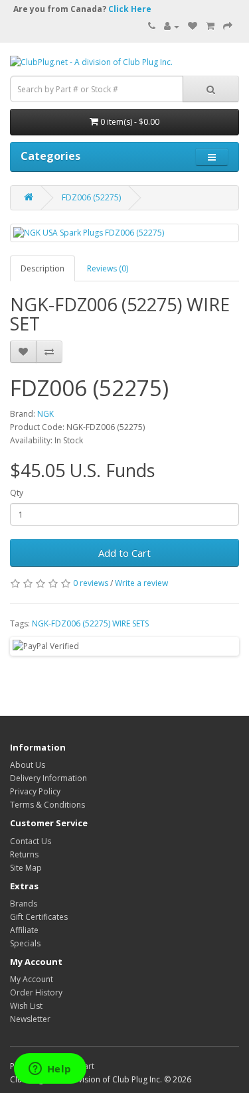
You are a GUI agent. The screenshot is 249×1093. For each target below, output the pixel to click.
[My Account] (171, 26)
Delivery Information (48, 778)
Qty (16, 492)
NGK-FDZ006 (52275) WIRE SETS (90, 623)
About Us (27, 764)
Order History (36, 992)
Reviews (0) (107, 268)
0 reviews (90, 583)
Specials (25, 943)
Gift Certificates (39, 916)
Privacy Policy (35, 791)
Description (42, 268)
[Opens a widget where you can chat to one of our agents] (49, 1069)
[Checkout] (227, 26)
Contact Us (30, 841)
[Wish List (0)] (192, 26)
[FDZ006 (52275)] (124, 233)
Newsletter (30, 1019)
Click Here (129, 9)
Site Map (26, 867)
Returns (24, 854)
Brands (23, 903)
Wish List (26, 1005)
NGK (45, 413)
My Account (31, 979)
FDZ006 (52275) (91, 197)
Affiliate (24, 930)
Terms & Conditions (47, 804)
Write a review (141, 583)
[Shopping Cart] (210, 26)
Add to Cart (124, 552)
